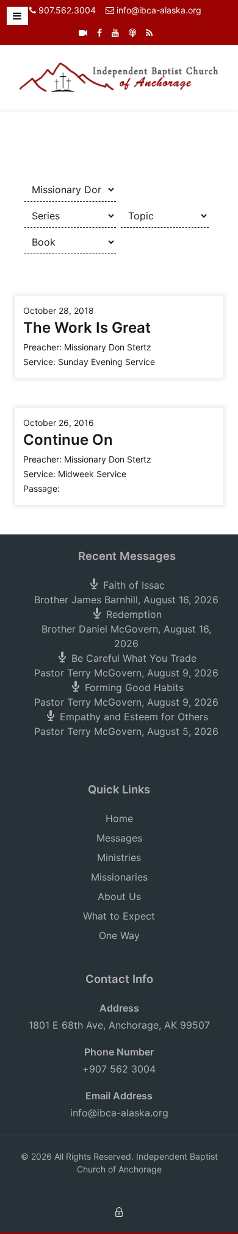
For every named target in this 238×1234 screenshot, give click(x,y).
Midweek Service (92, 474)
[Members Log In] (119, 1211)
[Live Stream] (83, 32)
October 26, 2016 (58, 422)
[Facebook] (99, 32)
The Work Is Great (87, 327)
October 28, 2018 (58, 310)
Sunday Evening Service (106, 361)
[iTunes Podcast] (132, 32)
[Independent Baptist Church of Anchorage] (119, 76)
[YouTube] (115, 32)
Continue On (68, 440)
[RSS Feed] (149, 32)
